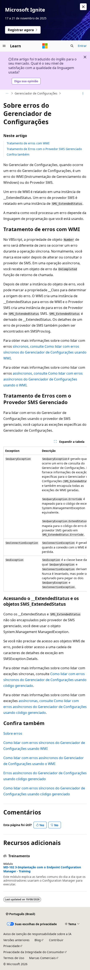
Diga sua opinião (26, 81)
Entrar (82, 46)
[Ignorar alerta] (83, 6)
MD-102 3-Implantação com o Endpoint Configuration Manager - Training (42, 869)
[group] (45, 519)
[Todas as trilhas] (7, 93)
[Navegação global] (4, 46)
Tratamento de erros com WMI (28, 143)
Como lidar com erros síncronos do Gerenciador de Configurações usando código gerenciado (44, 680)
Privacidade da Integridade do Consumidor (33, 952)
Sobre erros (12, 733)
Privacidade (11, 946)
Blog (38, 940)
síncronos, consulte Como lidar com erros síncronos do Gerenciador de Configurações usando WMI (44, 352)
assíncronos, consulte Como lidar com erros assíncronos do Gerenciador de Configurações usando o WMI (43, 379)
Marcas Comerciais (42, 958)
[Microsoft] (45, 46)
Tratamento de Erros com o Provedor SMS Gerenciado (44, 149)
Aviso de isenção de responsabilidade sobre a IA (37, 934)
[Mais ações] (83, 93)
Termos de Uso (13, 958)
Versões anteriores (16, 940)
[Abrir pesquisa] (72, 46)
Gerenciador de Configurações (36, 93)
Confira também (18, 154)
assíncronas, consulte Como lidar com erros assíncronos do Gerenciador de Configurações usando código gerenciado (45, 707)
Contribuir (56, 940)
